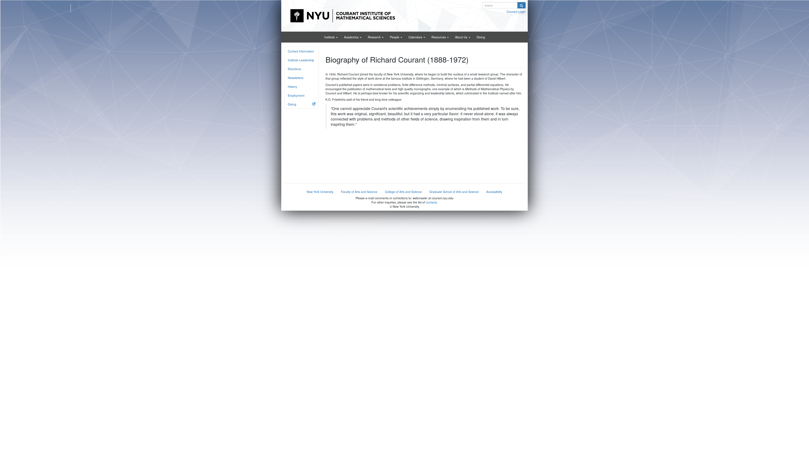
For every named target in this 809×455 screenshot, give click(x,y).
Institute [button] (330, 37)
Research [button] (375, 37)
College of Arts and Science (403, 192)
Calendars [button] (416, 37)
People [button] (395, 37)
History (292, 86)
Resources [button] (439, 37)
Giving (481, 37)
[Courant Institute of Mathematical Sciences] (404, 15)
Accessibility (494, 192)
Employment (296, 95)
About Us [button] (461, 37)
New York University (320, 192)
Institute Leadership (301, 60)
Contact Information (301, 51)
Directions (294, 69)
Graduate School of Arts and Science (454, 192)
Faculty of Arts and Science (359, 192)
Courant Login (516, 11)
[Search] (521, 5)
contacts (431, 202)
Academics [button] (351, 37)
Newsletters (295, 78)
